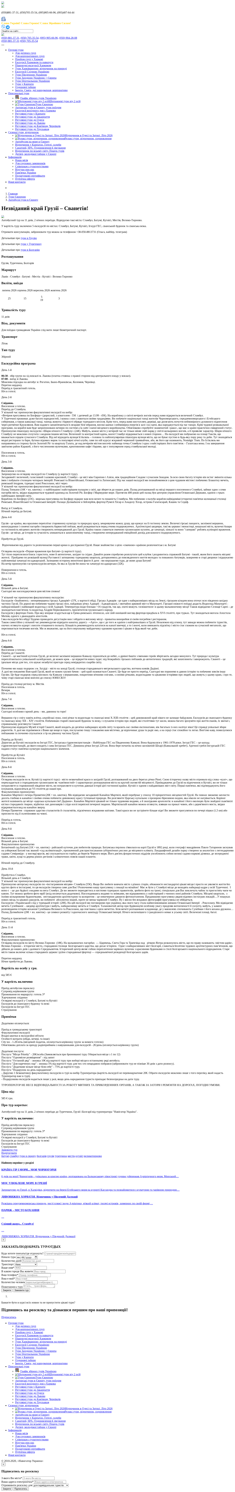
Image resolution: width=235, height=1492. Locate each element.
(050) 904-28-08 (68, 37)
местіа (71, 1156)
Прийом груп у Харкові (29, 59)
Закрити (7, 1290)
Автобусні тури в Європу (23, 199)
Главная (13, 193)
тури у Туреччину (31, 243)
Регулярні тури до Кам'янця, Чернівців (38, 126)
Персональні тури (18, 93)
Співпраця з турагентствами (32, 166)
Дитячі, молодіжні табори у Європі (35, 154)
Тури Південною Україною (31, 74)
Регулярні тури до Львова (30, 123)
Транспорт (7, 1264)
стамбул (14, 1156)
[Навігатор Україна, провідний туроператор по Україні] (2, 3)
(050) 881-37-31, (10, 37)
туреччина (61, 1156)
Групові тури (16, 49)
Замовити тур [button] (9, 1149)
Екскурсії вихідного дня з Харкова (35, 110)
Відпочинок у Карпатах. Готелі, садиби (38, 144)
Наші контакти (17, 181)
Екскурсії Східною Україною (32, 71)
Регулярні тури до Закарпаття (32, 116)
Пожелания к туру (12, 1286)
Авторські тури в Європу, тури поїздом (38, 107)
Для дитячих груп (25, 53)
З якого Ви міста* (11, 1478)
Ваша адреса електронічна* (17, 1481)
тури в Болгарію (30, 249)
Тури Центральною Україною (32, 80)
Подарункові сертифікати (30, 175)
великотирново (93, 1156)
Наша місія (21, 160)
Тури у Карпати (24, 84)
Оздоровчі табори (25, 87)
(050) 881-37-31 (10, 40)
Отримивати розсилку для (16, 1485)
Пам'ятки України (25, 172)
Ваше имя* (7, 1267)
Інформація (15, 157)
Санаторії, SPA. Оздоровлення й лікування (40, 147)
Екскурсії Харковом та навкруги (34, 62)
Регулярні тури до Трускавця (32, 129)
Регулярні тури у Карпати (30, 113)
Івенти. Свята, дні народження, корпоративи (41, 90)
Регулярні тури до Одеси (29, 119)
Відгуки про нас (24, 169)
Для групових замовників (30, 163)
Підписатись (20, 1489)
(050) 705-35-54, (30, 37)
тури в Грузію (29, 238)
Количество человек (13, 1282)
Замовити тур (21, 1290)
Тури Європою (17, 196)
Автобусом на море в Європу (32, 141)
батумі (5, 1156)
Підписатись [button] (8, 1317)
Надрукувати (9, 1152)
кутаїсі (79, 1156)
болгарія (41, 1156)
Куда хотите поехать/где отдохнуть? (22, 1253)
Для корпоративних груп (30, 56)
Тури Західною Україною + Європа (35, 77)
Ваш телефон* (9, 1274)
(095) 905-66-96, (49, 37)
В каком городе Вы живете (17, 1271)
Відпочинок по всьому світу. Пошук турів (39, 150)
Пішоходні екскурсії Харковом (33, 65)
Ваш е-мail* (8, 1278)
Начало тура (8, 1257)
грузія (50, 1156)
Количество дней (11, 1260)
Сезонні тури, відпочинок (23, 132)
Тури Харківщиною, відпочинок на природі (41, 68)
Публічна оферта (25, 178)
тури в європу (27, 1156)
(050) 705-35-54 (29, 40)
